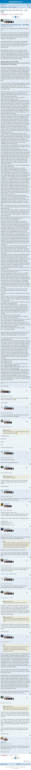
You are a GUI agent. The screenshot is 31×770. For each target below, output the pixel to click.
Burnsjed (6, 406)
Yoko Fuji (3, 742)
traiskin (5, 737)
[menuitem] (4, 5)
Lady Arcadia (6, 528)
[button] (19, 17)
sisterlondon (6, 489)
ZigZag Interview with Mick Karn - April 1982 (13, 11)
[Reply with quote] (27, 21)
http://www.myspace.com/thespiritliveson (8, 573)
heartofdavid (6, 19)
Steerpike (6, 559)
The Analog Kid (7, 420)
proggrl (2, 389)
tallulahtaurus (6, 503)
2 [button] (17, 17)
